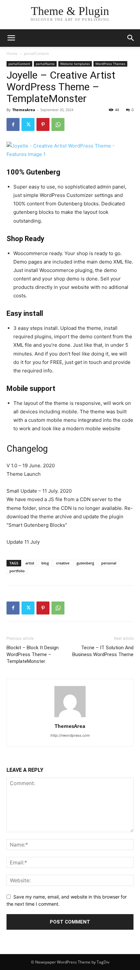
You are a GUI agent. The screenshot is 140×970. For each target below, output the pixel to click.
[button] (131, 38)
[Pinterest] (42, 124)
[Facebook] (13, 124)
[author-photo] (70, 717)
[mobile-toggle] (11, 38)
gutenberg (85, 563)
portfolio (17, 570)
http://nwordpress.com (70, 735)
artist (29, 563)
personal (108, 563)
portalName (45, 63)
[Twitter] (28, 124)
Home (12, 53)
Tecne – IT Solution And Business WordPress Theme (102, 651)
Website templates (75, 63)
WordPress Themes (110, 63)
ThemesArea (23, 109)
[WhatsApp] (57, 124)
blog (45, 563)
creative (62, 563)
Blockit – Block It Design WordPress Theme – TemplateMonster (33, 654)
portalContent (36, 53)
